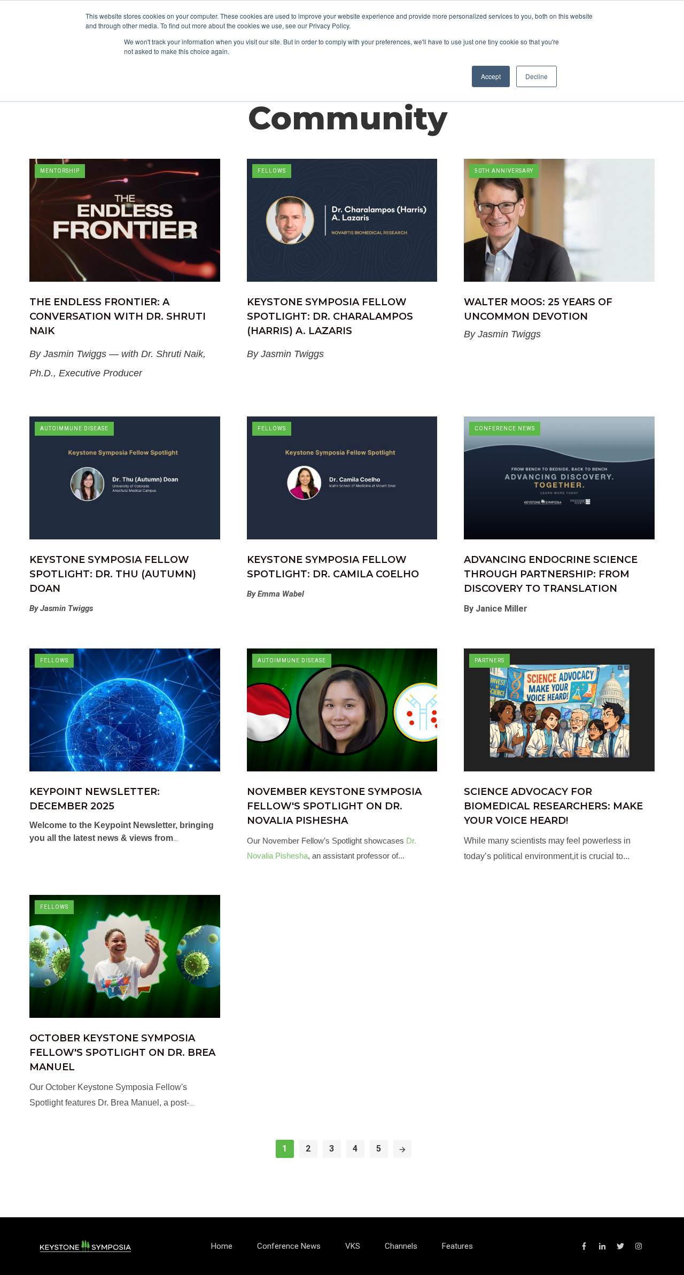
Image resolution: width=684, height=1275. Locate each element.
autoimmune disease (74, 428)
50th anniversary (504, 171)
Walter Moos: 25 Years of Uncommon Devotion (538, 309)
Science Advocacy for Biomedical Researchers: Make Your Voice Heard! (553, 806)
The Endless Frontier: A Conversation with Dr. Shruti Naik (117, 316)
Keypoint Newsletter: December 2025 (94, 799)
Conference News (505, 428)
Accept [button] (491, 76)
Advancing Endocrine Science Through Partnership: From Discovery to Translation (551, 574)
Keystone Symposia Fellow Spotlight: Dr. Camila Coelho (333, 567)
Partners (489, 660)
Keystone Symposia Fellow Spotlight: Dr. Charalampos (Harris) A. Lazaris (330, 316)
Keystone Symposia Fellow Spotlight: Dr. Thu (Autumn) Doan (112, 574)
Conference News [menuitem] (289, 1246)
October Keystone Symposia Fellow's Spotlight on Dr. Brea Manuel (122, 1052)
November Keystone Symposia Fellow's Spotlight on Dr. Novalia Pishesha (334, 806)
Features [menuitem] (457, 1246)
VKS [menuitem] (352, 1246)
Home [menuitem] (221, 1246)
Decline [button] (536, 76)
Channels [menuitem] (401, 1246)
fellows (272, 171)
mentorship (60, 171)
